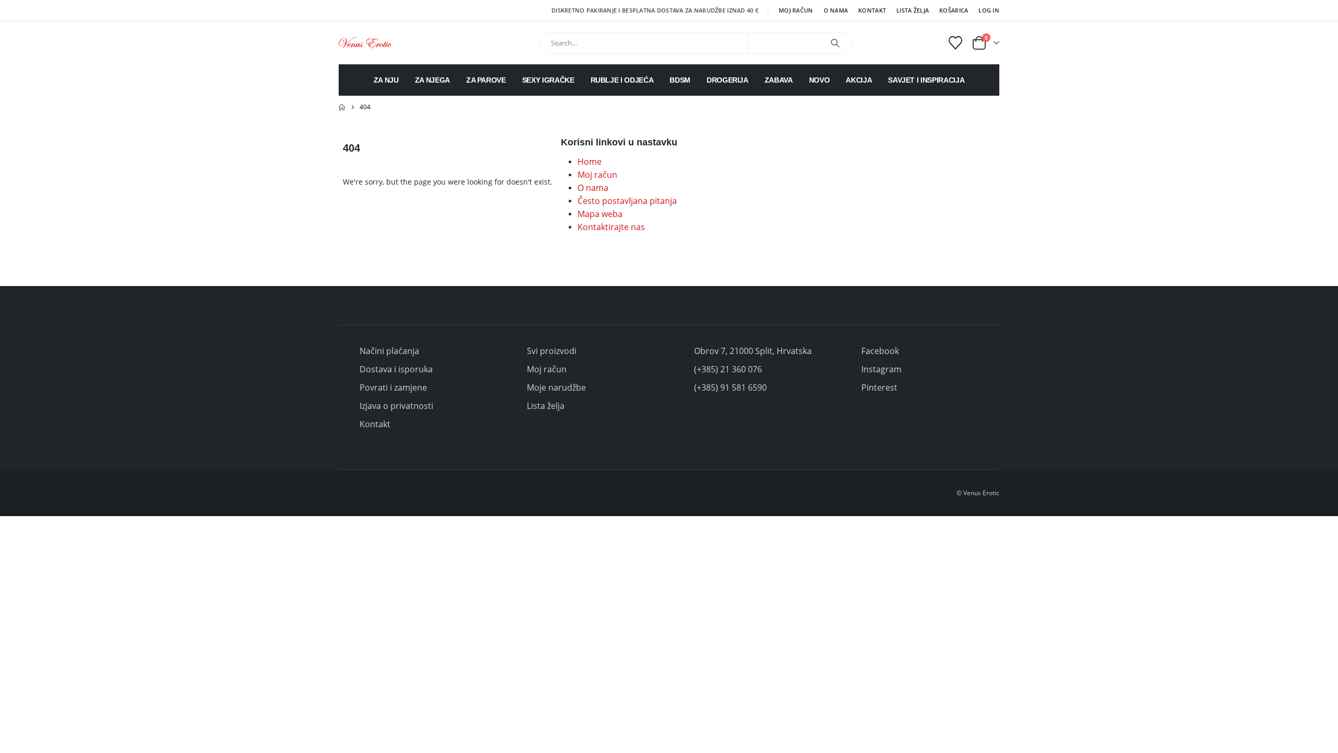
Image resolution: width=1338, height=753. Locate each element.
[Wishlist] (956, 43)
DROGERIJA (727, 80)
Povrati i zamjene (393, 387)
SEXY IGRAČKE (548, 80)
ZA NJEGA (432, 80)
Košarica (953, 10)
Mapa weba (600, 214)
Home (590, 161)
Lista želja (912, 10)
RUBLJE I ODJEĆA (622, 80)
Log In (988, 10)
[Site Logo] (365, 42)
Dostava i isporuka (396, 369)
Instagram (881, 369)
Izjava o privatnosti (396, 406)
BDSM (680, 80)
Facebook (880, 351)
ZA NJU (386, 80)
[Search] (835, 42)
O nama (836, 10)
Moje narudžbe (556, 387)
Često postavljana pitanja (627, 201)
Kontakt (872, 10)
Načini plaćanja (389, 351)
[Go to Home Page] (342, 107)
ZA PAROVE (486, 80)
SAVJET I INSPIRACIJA (926, 80)
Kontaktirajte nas (611, 227)
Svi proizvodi (551, 351)
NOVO (819, 80)
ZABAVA (779, 80)
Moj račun (796, 10)
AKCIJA (859, 80)
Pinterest (879, 387)
